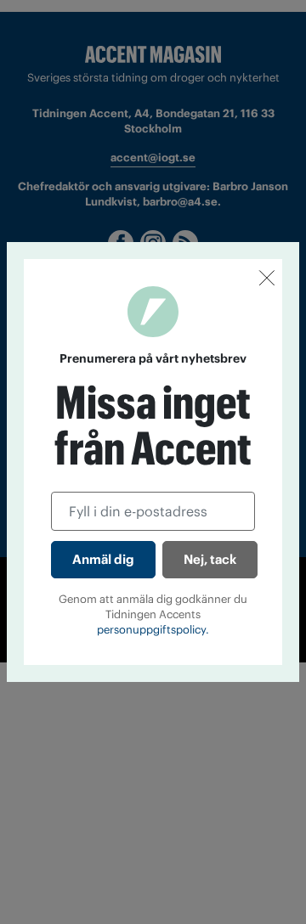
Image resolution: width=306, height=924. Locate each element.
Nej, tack (210, 559)
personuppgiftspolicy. (153, 630)
